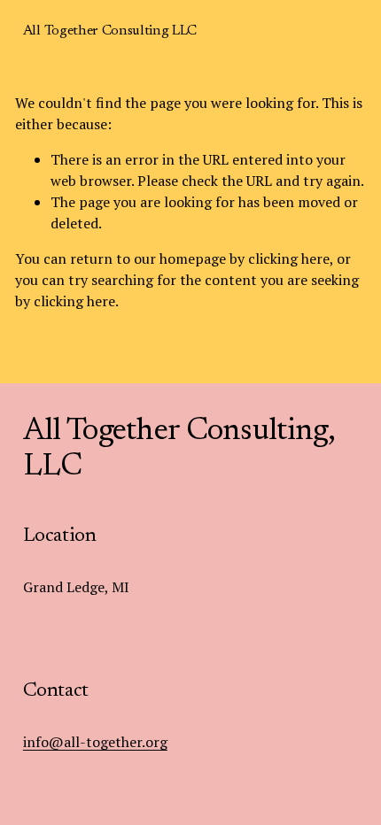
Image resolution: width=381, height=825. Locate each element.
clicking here (289, 258)
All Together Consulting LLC (110, 31)
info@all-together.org (95, 742)
